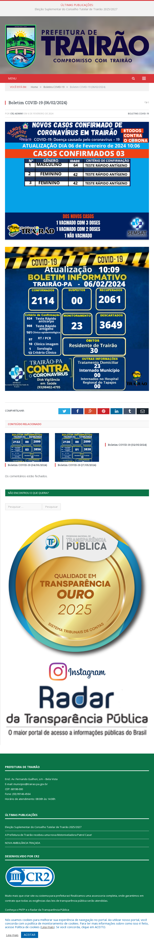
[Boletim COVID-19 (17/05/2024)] (77, 447)
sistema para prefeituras (54, 895)
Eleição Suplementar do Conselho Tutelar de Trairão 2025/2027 (43, 827)
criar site (29, 895)
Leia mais (47, 927)
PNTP (22, 909)
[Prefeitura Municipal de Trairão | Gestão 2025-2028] (77, 46)
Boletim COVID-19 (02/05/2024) (127, 445)
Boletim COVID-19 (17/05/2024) (77, 465)
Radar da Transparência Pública (49, 909)
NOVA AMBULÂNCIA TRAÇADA (22, 843)
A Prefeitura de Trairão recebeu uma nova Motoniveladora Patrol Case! (76, 9)
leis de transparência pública (69, 900)
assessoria (98, 895)
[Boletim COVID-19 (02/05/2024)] (127, 437)
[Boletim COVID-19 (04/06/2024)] (27, 447)
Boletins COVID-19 (138, 113)
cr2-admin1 (16, 113)
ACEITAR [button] (29, 935)
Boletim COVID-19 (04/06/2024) (27, 465)
